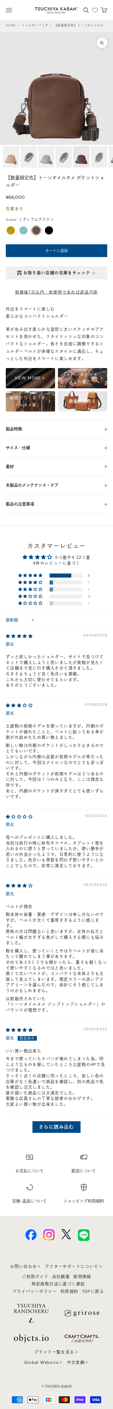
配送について (84, 1170)
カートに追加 (56, 250)
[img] (19, 636)
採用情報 (82, 1276)
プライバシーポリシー (34, 1291)
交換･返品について (29, 1201)
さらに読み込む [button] (56, 1127)
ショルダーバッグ (35, 25)
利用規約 (70, 1291)
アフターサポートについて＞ (74, 1266)
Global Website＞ (43, 1362)
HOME (11, 25)
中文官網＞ (78, 1362)
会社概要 (61, 1276)
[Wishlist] (95, 10)
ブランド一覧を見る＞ (56, 1352)
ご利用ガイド (35, 1276)
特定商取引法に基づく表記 (58, 1283)
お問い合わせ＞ (25, 1266)
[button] (30, 576)
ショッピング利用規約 (83, 1201)
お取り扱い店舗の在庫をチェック (56, 272)
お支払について (29, 1170)
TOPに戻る (93, 1291)
